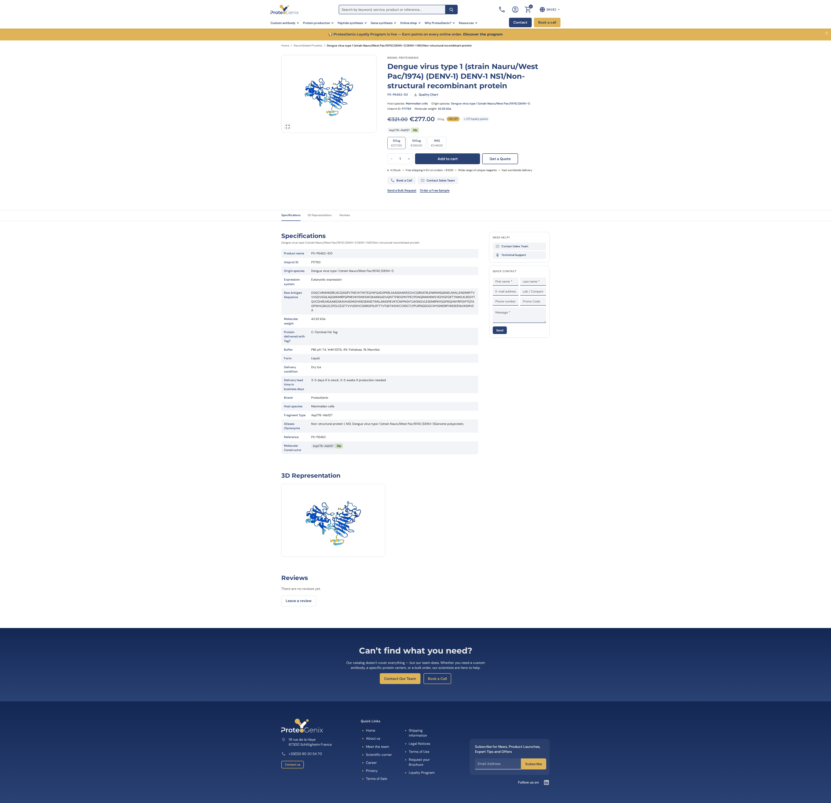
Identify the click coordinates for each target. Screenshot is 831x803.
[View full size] (287, 126)
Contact (520, 22)
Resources (466, 23)
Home (285, 45)
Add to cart (448, 158)
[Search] (451, 9)
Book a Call (437, 678)
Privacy (372, 770)
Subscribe (533, 764)
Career (371, 762)
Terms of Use (419, 751)
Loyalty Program (422, 772)
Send (499, 330)
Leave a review (299, 600)
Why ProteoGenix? (438, 23)
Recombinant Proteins (308, 45)
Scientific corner (379, 754)
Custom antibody (283, 23)
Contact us (292, 764)
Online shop (408, 23)
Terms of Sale (376, 778)
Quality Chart (428, 94)
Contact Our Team (400, 678)
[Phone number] (502, 9)
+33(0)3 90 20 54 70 (305, 754)
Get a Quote (500, 158)
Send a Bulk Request (401, 190)
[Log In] (515, 9)
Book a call (547, 22)
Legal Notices (419, 743)
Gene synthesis (382, 23)
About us (373, 738)
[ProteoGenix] (285, 9)
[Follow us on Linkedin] (546, 782)
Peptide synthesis (350, 23)
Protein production (316, 23)
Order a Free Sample (434, 190)
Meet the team (377, 746)
